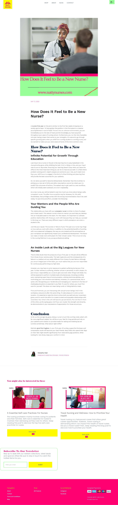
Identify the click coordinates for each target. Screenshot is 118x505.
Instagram (64, 491)
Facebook (63, 493)
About (54, 3)
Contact (70, 3)
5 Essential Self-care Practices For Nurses (27, 413)
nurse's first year (37, 126)
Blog (61, 3)
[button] (112, 2)
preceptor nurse (60, 211)
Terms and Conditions (13, 496)
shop (46, 3)
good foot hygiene (43, 328)
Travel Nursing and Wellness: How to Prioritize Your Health (85, 414)
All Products (37, 491)
